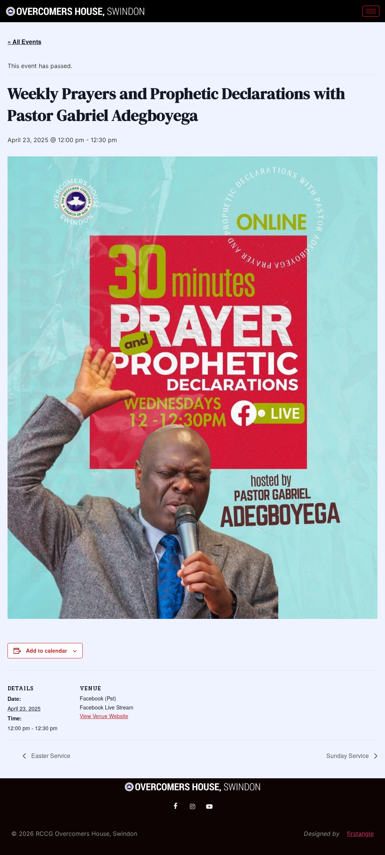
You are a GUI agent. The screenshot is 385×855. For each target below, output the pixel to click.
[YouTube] (209, 806)
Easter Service (50, 755)
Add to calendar (46, 650)
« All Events (24, 41)
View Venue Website (104, 716)
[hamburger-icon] (370, 11)
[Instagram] (192, 806)
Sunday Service (348, 755)
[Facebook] (175, 806)
